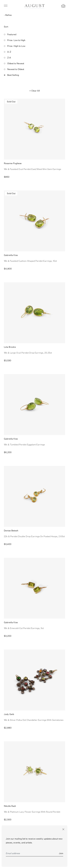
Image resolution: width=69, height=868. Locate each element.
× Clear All (34, 90)
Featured (11, 34)
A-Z (9, 51)
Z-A (9, 57)
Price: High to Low (16, 45)
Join (61, 853)
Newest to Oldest (15, 69)
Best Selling (13, 75)
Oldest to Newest (15, 63)
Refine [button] (8, 15)
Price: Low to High (16, 40)
